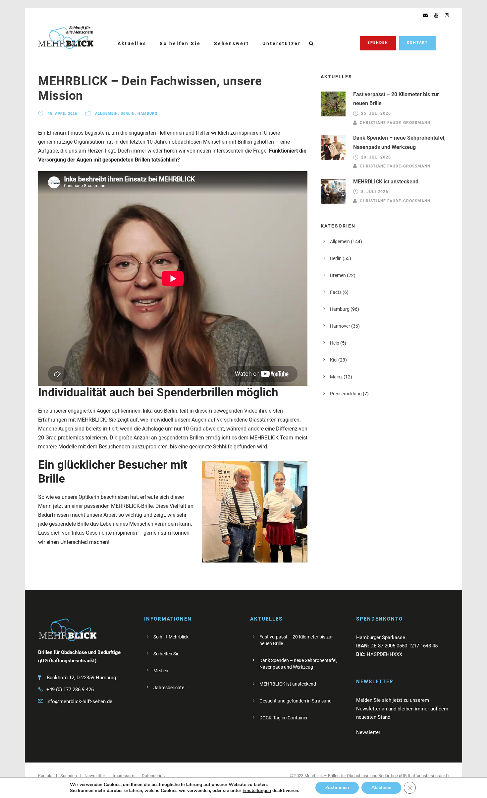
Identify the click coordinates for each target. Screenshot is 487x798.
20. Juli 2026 (376, 157)
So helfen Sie (180, 43)
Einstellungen (257, 791)
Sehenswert (231, 43)
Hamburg (147, 114)
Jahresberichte (168, 687)
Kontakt (417, 42)
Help (334, 343)
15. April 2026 (62, 114)
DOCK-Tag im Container (283, 717)
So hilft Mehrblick (171, 636)
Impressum (123, 775)
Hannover (340, 326)
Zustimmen (337, 787)
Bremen (338, 275)
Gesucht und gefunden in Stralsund (295, 700)
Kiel (333, 360)
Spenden (377, 42)
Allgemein (106, 114)
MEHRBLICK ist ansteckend (385, 181)
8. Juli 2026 (374, 191)
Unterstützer (281, 43)
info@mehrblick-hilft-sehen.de (79, 701)
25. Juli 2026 (376, 113)
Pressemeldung (346, 393)
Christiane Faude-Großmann (395, 122)
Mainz (336, 376)
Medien (160, 670)
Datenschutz (154, 775)
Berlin (128, 114)
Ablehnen (381, 787)
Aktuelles (132, 43)
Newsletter (94, 775)
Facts (336, 292)
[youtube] (436, 15)
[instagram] (447, 15)
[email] (425, 15)
